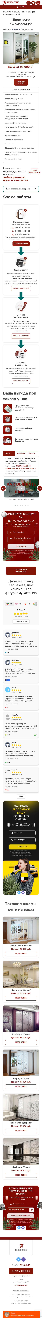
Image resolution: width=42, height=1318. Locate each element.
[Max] (23, 893)
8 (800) (21, 1265)
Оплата (32, 453)
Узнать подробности (34, 171)
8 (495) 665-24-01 (22, 231)
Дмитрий (15, 660)
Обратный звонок (21, 1271)
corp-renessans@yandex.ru (21, 1276)
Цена (7, 453)
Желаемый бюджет (22, 538)
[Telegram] (19, 893)
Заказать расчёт (21, 82)
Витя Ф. (14, 770)
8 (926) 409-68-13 (22, 234)
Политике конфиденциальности (21, 853)
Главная (7, 12)
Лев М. (14, 687)
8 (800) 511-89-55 (22, 228)
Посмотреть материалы (21, 571)
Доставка (21, 453)
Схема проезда (21, 1285)
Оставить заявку (21, 243)
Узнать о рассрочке (21, 336)
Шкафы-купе (19, 12)
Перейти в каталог (21, 381)
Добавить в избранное (21, 1291)
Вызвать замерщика (21, 288)
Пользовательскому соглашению (21, 855)
